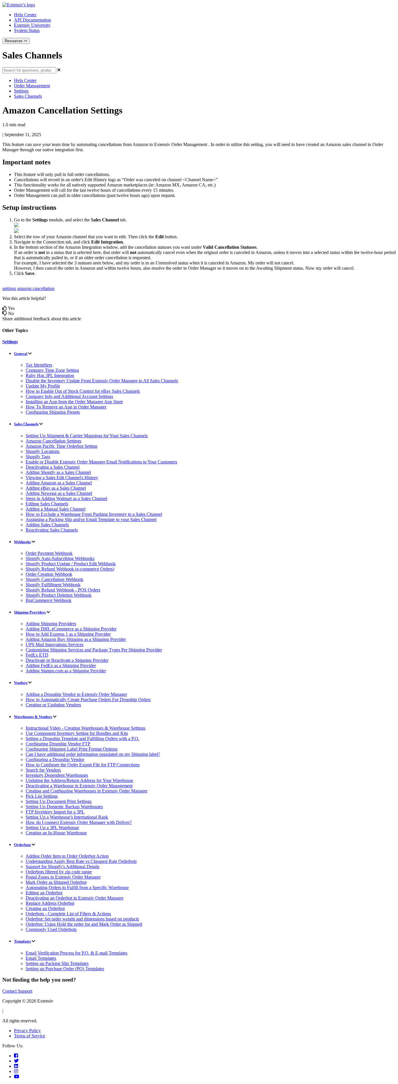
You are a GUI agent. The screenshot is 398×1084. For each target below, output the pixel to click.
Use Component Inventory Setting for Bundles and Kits (77, 733)
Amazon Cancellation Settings (53, 440)
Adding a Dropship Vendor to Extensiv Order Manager (76, 694)
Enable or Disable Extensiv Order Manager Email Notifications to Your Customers (101, 461)
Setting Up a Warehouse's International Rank (67, 817)
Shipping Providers (30, 612)
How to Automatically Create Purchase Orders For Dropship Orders (88, 699)
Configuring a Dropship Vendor (55, 759)
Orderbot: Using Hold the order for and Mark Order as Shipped (84, 924)
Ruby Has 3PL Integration (50, 375)
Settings (21, 90)
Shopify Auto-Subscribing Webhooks (60, 558)
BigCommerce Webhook (48, 600)
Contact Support (17, 991)
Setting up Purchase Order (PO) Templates (65, 968)
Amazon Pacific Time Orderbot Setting (61, 446)
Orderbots (22, 845)
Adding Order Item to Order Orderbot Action (67, 856)
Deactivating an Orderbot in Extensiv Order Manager (75, 897)
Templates (22, 941)
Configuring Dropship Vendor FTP (58, 743)
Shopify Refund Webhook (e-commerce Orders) (70, 568)
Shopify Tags (38, 456)
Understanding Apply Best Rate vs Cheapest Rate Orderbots (81, 861)
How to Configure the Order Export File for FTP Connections (83, 764)
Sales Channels (28, 96)
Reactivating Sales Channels (52, 529)
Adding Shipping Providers (51, 623)
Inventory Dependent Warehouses (57, 775)
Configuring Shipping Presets (53, 412)
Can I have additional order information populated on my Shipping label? (93, 754)
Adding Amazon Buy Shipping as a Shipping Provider (76, 639)
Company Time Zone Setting (52, 370)
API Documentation (32, 19)
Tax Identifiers (39, 364)
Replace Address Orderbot (50, 903)
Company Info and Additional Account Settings (69, 396)
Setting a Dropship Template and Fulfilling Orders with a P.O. (82, 738)
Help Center (25, 14)
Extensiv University (32, 25)
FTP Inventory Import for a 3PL (55, 811)
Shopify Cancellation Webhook (54, 579)
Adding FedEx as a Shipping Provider (61, 665)
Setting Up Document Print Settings (58, 801)
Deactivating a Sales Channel (53, 467)
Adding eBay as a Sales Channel (56, 488)
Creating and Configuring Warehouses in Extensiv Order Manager (86, 790)
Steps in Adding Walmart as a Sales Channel (66, 498)
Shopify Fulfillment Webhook (53, 584)
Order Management (32, 85)
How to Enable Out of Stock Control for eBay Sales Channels (83, 391)
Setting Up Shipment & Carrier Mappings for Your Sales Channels (87, 435)
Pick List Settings (42, 796)
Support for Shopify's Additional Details (62, 866)
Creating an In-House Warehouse (56, 832)
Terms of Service (29, 1035)
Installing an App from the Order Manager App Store (74, 401)
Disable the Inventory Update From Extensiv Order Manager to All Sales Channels (102, 380)
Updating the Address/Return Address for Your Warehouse (79, 780)
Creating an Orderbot (45, 908)
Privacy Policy (27, 1030)
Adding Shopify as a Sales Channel (58, 472)
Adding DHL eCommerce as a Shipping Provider (71, 628)
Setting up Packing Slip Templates (57, 963)
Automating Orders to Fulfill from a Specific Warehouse (77, 887)
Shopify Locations (42, 451)
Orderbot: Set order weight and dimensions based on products (82, 918)
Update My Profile (43, 385)
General (20, 353)
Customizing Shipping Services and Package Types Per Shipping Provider (94, 649)
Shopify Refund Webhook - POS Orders (63, 589)
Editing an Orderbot (44, 892)
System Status (27, 30)
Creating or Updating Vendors (53, 704)
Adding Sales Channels (47, 524)
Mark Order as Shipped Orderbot (56, 882)
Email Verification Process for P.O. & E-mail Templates (76, 952)
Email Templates (41, 958)
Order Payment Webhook (49, 553)
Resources (14, 41)
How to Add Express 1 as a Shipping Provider (68, 634)
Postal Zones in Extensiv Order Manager (63, 877)
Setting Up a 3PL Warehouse (52, 827)
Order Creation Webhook (49, 574)
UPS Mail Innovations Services (54, 644)
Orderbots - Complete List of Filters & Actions (68, 913)
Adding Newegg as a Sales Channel (59, 493)
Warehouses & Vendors (33, 717)
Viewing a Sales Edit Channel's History (62, 477)
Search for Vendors (43, 769)
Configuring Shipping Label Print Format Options (71, 749)
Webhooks (22, 542)
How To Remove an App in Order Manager (66, 406)
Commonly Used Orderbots (51, 929)
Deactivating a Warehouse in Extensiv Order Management (79, 785)
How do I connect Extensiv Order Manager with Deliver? (79, 822)
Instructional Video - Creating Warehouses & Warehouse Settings (85, 728)
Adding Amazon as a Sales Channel (59, 482)
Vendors (20, 682)
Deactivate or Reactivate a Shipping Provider (67, 660)
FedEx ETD (37, 655)
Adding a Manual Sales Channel (55, 509)
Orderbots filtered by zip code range (59, 871)
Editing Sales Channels (47, 503)
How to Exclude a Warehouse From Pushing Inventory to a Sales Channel (94, 514)
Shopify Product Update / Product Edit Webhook (71, 563)
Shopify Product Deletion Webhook (58, 595)
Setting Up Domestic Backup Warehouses (64, 806)
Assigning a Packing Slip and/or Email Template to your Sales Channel (91, 519)
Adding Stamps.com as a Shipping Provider (66, 670)
